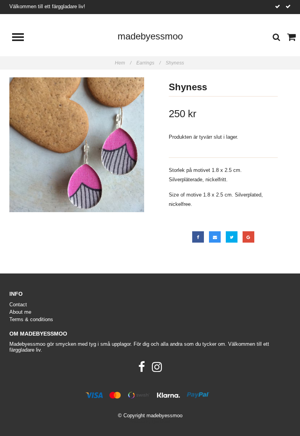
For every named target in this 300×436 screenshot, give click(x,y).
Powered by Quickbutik (150, 422)
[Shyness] (76, 144)
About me (20, 312)
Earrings (148, 63)
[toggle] (22, 38)
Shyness (175, 63)
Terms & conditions (31, 319)
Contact (18, 304)
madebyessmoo (150, 36)
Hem (123, 63)
